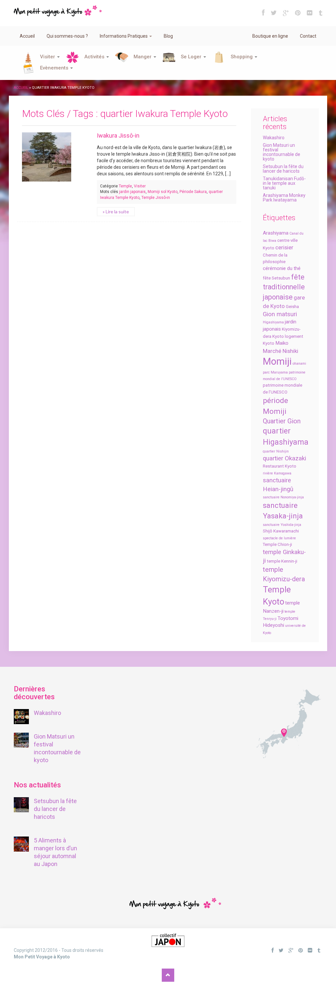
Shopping (242, 57)
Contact (308, 36)
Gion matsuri (280, 314)
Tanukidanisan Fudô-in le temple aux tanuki (284, 183)
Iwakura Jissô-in (118, 135)
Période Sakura (193, 191)
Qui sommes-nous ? (67, 36)
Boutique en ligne (270, 36)
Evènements (55, 68)
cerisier (284, 247)
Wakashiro (273, 137)
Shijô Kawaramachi (281, 531)
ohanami (299, 363)
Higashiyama (273, 322)
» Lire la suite (116, 211)
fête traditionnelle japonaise (284, 287)
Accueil (27, 36)
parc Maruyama (275, 372)
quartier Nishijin (276, 451)
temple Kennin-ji (282, 561)
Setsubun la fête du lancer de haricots (283, 169)
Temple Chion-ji (277, 544)
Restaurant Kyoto (279, 466)
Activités (95, 57)
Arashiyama (275, 233)
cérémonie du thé (282, 268)
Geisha (292, 306)
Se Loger (192, 57)
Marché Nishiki (280, 351)
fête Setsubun (276, 278)
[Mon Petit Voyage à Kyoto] (58, 7)
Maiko (281, 343)
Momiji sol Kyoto (163, 191)
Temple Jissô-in (155, 197)
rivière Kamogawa (277, 473)
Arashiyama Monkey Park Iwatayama (284, 197)
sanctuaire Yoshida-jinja (282, 525)
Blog (168, 36)
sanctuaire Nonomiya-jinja (283, 497)
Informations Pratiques (124, 36)
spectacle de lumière (279, 538)
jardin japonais (132, 191)
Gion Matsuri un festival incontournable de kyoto (281, 152)
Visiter (48, 57)
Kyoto (278, 336)
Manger (143, 57)
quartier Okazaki (284, 458)
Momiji (277, 361)
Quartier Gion (282, 421)
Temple (125, 186)
